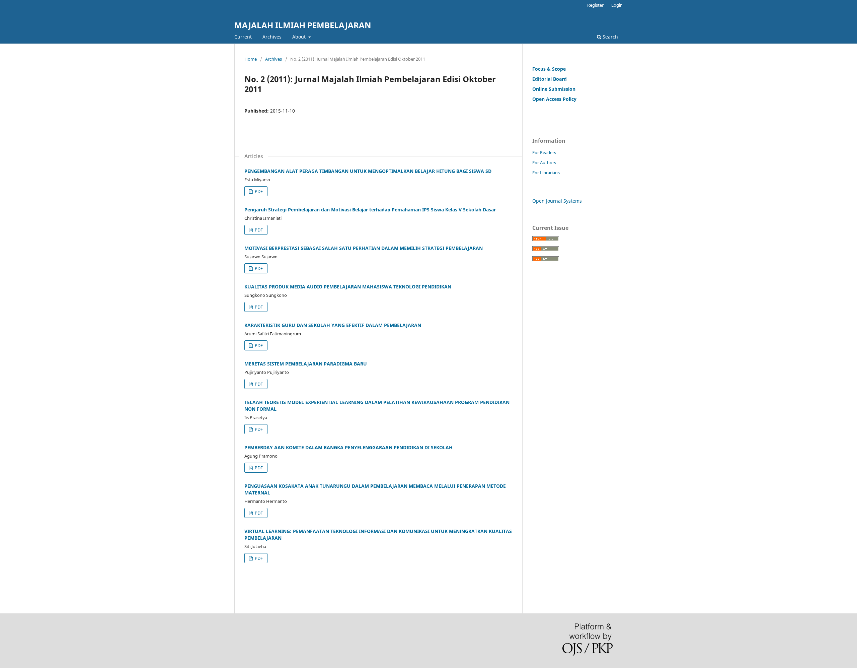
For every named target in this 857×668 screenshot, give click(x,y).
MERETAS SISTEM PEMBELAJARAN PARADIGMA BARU (305, 363)
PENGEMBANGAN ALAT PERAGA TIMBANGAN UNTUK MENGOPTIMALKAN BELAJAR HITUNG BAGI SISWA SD (367, 171)
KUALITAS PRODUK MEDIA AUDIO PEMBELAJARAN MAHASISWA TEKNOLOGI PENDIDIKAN (347, 286)
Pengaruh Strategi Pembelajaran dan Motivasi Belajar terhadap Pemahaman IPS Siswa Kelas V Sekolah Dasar (370, 209)
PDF (258, 191)
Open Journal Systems (557, 201)
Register (595, 5)
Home (250, 59)
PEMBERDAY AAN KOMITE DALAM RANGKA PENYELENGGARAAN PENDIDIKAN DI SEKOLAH (348, 447)
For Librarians (546, 173)
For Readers (544, 152)
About (299, 37)
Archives (272, 37)
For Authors (544, 162)
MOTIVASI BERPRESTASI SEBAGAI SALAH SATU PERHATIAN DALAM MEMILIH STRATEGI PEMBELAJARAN (363, 248)
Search (609, 37)
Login (617, 5)
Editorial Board (549, 79)
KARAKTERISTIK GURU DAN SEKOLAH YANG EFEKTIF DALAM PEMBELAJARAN (332, 325)
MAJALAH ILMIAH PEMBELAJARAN (302, 24)
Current (243, 37)
